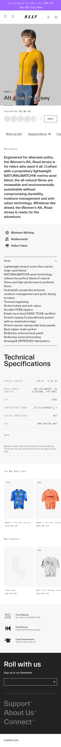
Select (50, 119)
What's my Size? (14, 134)
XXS (7, 119)
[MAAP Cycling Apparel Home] (30, 17)
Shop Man (24, 7)
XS (14, 119)
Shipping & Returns (37, 134)
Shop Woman (37, 7)
